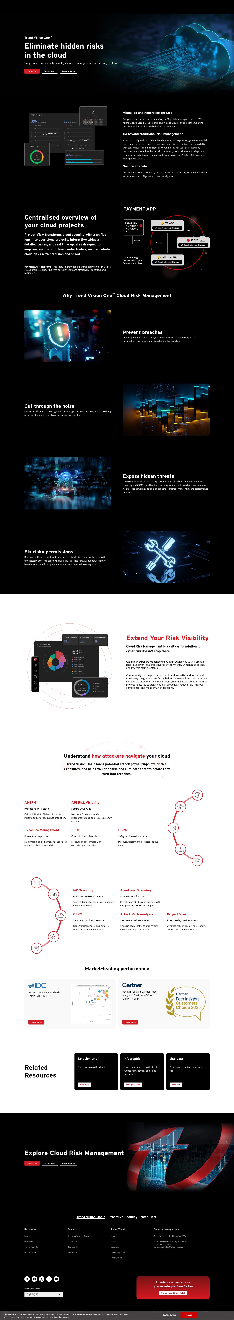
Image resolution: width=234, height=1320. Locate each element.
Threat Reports (31, 1247)
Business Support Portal (78, 1236)
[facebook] (34, 1279)
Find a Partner (30, 1252)
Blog (26, 1236)
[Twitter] (41, 1279)
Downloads (73, 1247)
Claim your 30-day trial (172, 1292)
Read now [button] (176, 1085)
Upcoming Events (118, 1252)
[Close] (230, 1315)
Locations (115, 1247)
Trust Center (116, 1257)
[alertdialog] (117, 1315)
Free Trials (72, 1252)
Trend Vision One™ (91, 1217)
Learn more (35, 1021)
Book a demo (68, 71)
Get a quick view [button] (133, 1085)
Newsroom (29, 1241)
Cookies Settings (169, 1315)
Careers (114, 1241)
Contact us (32, 71)
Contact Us (72, 1241)
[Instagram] (49, 1279)
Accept (189, 1315)
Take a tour (48, 70)
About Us (115, 1236)
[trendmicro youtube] (56, 1279)
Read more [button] (84, 1085)
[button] (43, 1294)
